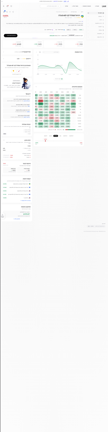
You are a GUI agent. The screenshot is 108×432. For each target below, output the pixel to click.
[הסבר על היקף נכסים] (15, 42)
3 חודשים (71, 135)
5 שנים (45, 135)
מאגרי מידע (75, 6)
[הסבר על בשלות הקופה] (23, 131)
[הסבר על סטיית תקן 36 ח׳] (23, 148)
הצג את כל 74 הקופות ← (26, 200)
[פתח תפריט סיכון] (88, 20)
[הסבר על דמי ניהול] (37, 42)
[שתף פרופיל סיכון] (4, 140)
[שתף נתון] (65, 41)
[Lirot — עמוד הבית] (104, 6)
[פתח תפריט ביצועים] (88, 16)
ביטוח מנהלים (74, 11)
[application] (58, 65)
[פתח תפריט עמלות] (88, 30)
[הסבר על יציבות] (27, 133)
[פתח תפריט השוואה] (88, 27)
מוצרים (97, 6)
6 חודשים (65, 135)
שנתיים (55, 135)
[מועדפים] (11, 6)
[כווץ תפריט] (88, 13)
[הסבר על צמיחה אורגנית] (23, 129)
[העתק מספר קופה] (64, 18)
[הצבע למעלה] (19, 71)
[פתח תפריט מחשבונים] (88, 34)
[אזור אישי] (3, 6)
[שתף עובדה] (5, 100)
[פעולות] (36, 52)
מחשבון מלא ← (17, 218)
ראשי (82, 11)
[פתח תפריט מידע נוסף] (88, 37)
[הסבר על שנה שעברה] (56, 42)
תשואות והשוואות (87, 6)
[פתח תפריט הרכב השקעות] (88, 23)
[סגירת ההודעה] (2, 1)
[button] (76, 18)
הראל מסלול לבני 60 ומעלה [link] (61, 11)
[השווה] (7, 11)
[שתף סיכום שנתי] (36, 87)
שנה (60, 135)
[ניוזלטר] (7, 6)
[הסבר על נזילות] (27, 150)
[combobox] (71, 35)
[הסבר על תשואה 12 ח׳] (77, 42)
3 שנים (50, 135)
